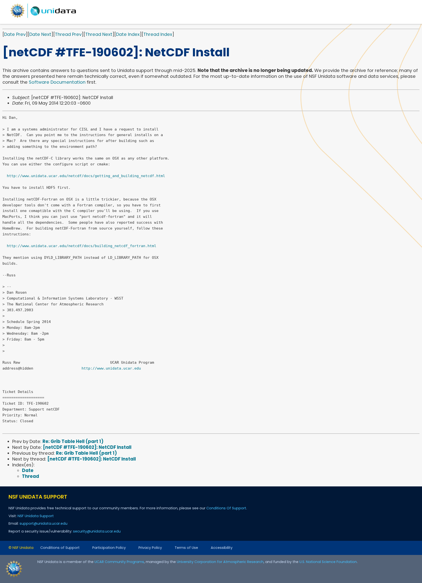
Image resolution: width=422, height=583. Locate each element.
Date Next (40, 34)
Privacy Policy (150, 547)
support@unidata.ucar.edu (43, 523)
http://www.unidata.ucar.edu (111, 368)
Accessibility (221, 547)
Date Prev (15, 34)
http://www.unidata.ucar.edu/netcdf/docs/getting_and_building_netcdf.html (86, 176)
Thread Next (98, 34)
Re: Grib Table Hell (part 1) (73, 441)
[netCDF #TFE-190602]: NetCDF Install (87, 447)
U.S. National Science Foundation (328, 561)
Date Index (128, 34)
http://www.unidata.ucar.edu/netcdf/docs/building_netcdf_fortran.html (81, 246)
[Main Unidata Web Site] (43, 18)
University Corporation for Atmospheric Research (220, 561)
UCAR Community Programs (119, 561)
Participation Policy (109, 547)
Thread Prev (68, 34)
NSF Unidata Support (36, 515)
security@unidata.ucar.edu (97, 531)
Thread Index (157, 34)
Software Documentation (57, 82)
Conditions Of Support (226, 508)
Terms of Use (186, 547)
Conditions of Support (60, 547)
